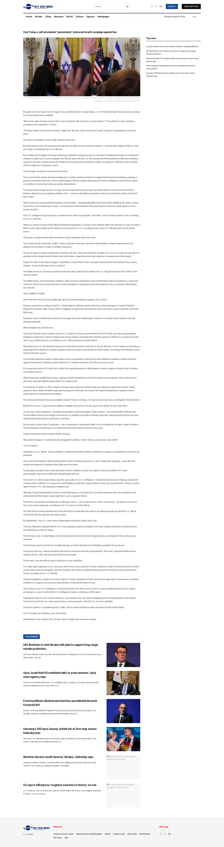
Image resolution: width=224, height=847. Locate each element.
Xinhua (107, 834)
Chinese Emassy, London (63, 834)
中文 (194, 17)
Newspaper (103, 16)
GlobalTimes (144, 834)
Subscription (191, 6)
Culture (79, 16)
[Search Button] (128, 6)
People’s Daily (119, 834)
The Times (57, 838)
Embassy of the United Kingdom (89, 834)
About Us (57, 827)
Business (59, 16)
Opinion (90, 16)
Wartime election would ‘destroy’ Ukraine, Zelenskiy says (58, 757)
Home (29, 16)
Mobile (171, 6)
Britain (38, 16)
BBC (66, 838)
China (48, 16)
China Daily (132, 834)
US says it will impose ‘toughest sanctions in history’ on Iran (59, 785)
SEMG (31, 834)
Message (164, 827)
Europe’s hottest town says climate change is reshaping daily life (172, 46)
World (69, 16)
